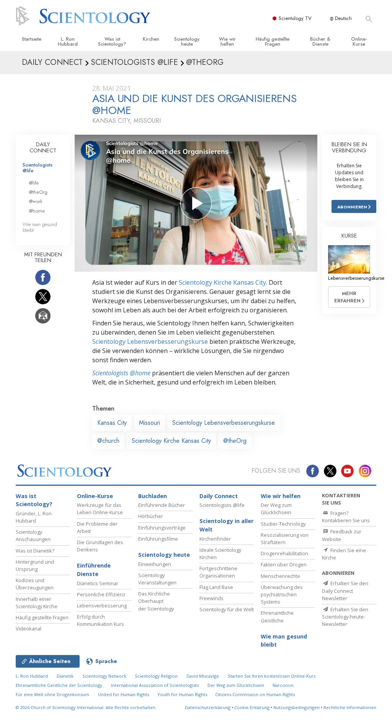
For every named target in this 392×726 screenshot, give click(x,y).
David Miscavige (202, 676)
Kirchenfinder (215, 538)
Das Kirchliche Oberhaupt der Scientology (156, 601)
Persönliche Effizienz (101, 594)
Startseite (31, 39)
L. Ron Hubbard (68, 41)
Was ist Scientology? (112, 41)
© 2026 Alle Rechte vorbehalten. (86, 707)
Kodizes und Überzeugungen (35, 584)
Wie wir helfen (227, 41)
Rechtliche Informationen (349, 707)
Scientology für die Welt (226, 609)
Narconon (283, 685)
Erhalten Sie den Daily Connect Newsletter (345, 590)
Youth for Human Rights (182, 694)
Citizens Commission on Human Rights (255, 694)
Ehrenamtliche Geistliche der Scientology (59, 685)
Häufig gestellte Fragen (272, 41)
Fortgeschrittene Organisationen (218, 572)
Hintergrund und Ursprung (35, 565)
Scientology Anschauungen (33, 535)
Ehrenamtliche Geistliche (277, 616)
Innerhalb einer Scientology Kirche (36, 603)
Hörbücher (150, 516)
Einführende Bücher (161, 505)
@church (108, 440)
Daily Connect (218, 496)
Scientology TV (295, 18)
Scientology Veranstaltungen (157, 579)
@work (35, 201)
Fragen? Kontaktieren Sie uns (346, 517)
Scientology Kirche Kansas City (222, 282)
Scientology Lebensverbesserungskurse (150, 341)
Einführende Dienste (94, 570)
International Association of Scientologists (155, 685)
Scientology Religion (156, 676)
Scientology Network (104, 676)
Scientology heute (186, 41)
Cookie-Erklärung (252, 707)
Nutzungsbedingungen (296, 707)
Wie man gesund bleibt (40, 227)
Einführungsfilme (158, 538)
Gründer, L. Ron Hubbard (34, 517)
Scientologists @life (37, 167)
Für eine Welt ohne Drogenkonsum (52, 694)
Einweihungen (154, 564)
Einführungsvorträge (162, 527)
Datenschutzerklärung (207, 707)
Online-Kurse (359, 41)
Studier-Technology (283, 523)
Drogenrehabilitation (284, 553)
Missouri (149, 422)
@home (37, 210)
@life (34, 182)
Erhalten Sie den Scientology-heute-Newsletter (345, 616)
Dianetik (65, 676)
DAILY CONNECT (42, 147)
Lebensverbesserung (102, 605)
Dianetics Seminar (97, 583)
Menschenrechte (280, 576)
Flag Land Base (216, 587)
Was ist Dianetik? (35, 550)
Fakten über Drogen (284, 564)
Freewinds (211, 598)
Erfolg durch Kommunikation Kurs (100, 620)
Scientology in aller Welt (226, 525)
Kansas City (112, 422)
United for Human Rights (124, 694)
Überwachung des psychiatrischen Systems (282, 594)
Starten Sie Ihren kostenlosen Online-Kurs (271, 676)
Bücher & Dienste (320, 41)
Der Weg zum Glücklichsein (276, 509)
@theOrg (235, 440)
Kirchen (151, 39)
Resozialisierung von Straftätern (285, 538)
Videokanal (28, 628)
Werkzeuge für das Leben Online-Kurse (100, 509)
